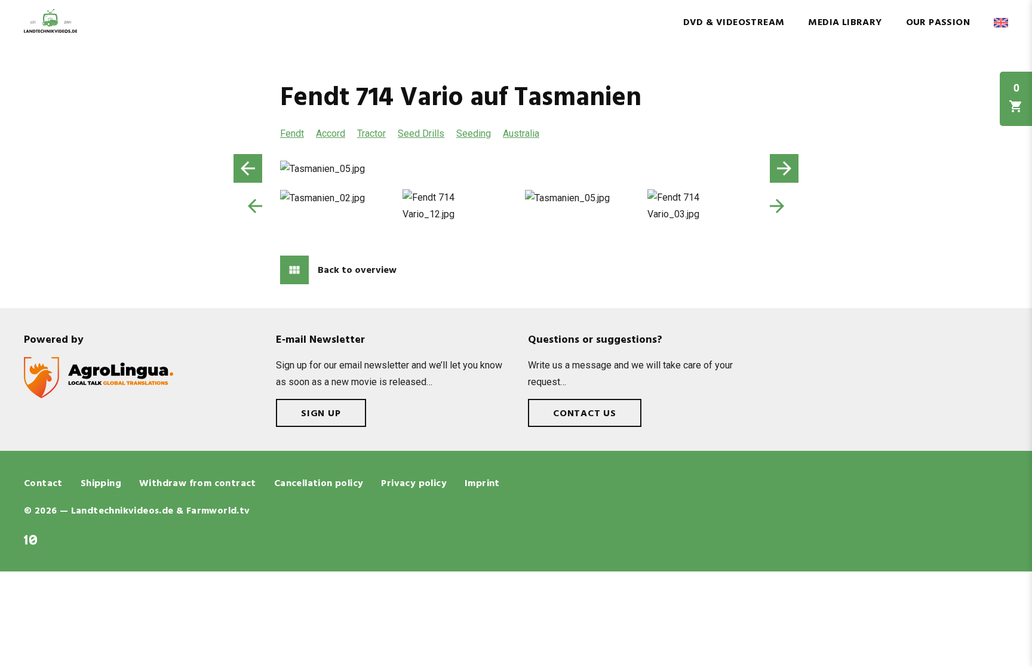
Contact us (584, 414)
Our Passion (938, 22)
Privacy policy (414, 483)
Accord (330, 133)
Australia (521, 133)
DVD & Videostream (734, 22)
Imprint (482, 483)
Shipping (101, 483)
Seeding (473, 133)
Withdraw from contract (197, 483)
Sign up (321, 414)
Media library (845, 22)
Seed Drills (421, 133)
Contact (43, 483)
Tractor (371, 133)
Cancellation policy (319, 483)
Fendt (292, 133)
